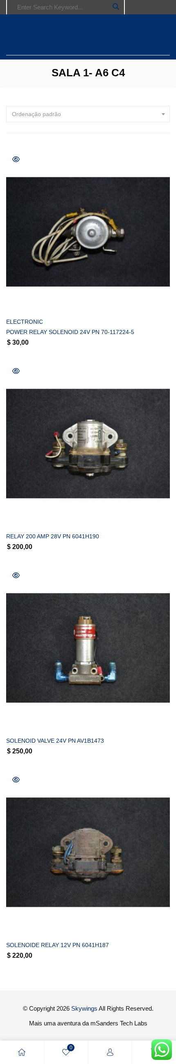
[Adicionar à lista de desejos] (21, 300)
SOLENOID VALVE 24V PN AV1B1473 (55, 740)
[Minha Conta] (110, 1052)
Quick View (16, 159)
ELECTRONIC (24, 321)
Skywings (84, 1008)
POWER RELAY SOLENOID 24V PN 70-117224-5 (70, 332)
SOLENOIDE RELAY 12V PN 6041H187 (57, 945)
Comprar (97, 300)
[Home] (22, 1052)
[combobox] (88, 114)
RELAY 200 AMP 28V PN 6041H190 (52, 536)
